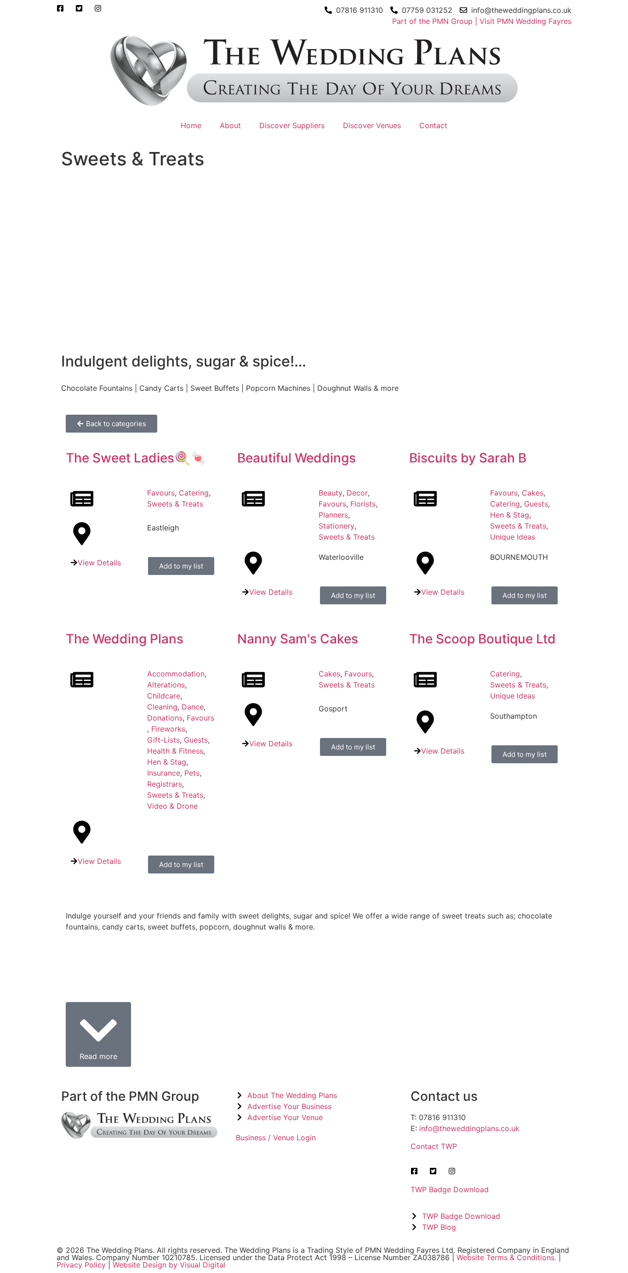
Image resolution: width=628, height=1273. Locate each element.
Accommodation (176, 673)
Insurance (163, 772)
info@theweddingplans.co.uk (469, 1128)
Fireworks (168, 728)
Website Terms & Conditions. (506, 1257)
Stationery (336, 525)
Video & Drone (172, 806)
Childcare (163, 695)
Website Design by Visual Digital (169, 1264)
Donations (165, 717)
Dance (193, 706)
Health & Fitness (175, 750)
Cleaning (162, 706)
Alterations (166, 684)
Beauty (331, 492)
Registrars (164, 784)
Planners (333, 514)
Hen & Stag (509, 514)
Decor (357, 492)
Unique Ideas (512, 536)
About (230, 125)
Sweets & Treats (175, 503)
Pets (192, 772)
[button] (98, 1034)
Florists (363, 503)
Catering (194, 492)
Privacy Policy (81, 1264)
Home (191, 125)
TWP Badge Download (450, 1189)
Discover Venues (372, 125)
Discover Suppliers (292, 125)
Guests (536, 503)
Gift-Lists (163, 739)
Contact (433, 125)
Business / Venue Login (276, 1137)
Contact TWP (434, 1146)
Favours (161, 492)
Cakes (532, 492)
